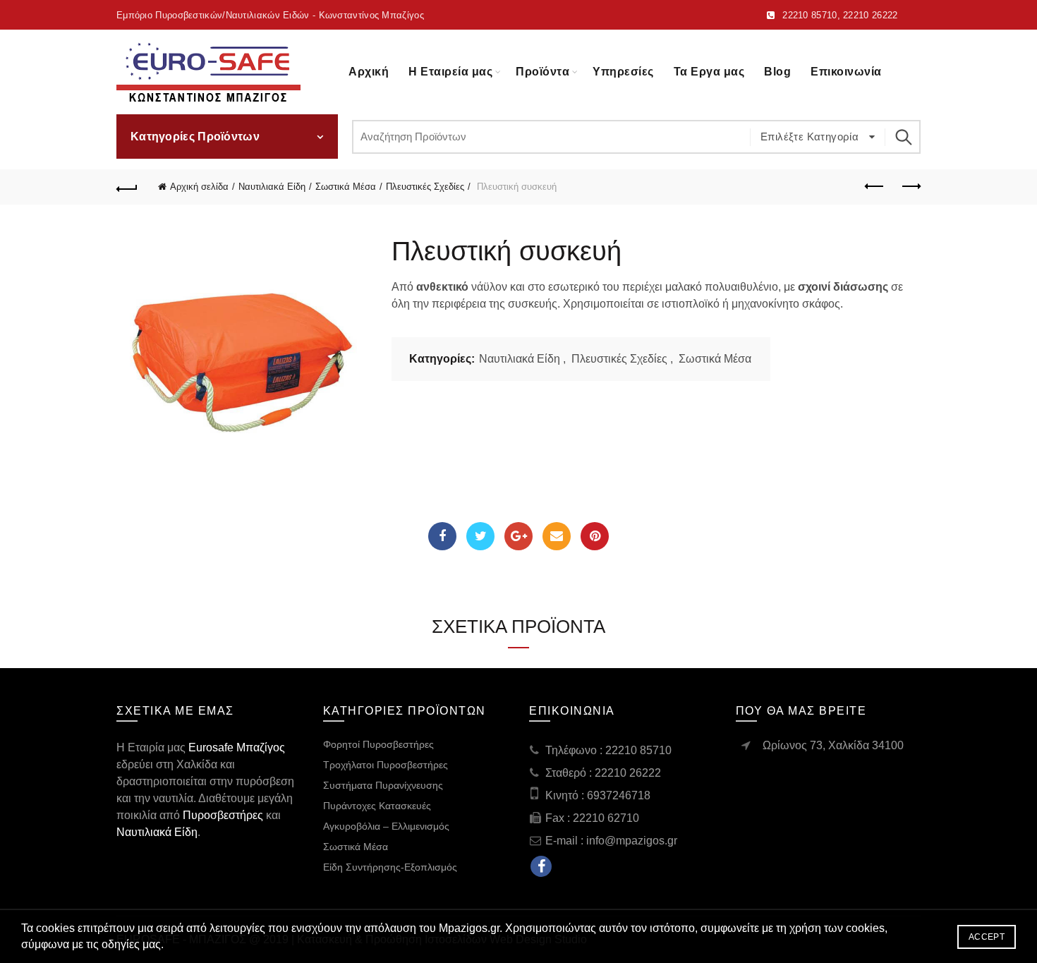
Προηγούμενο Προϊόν (874, 187)
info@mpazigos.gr (631, 841)
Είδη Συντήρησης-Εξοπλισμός (390, 867)
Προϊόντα (542, 72)
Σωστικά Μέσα (345, 186)
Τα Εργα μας (709, 72)
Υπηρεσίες (623, 72)
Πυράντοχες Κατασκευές (377, 805)
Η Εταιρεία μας (450, 72)
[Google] (518, 536)
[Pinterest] (595, 536)
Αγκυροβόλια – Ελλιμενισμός (386, 826)
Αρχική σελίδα (199, 186)
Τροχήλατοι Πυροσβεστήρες (385, 764)
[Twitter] (480, 536)
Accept (987, 937)
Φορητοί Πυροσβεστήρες (378, 744)
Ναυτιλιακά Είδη (271, 186)
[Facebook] (442, 536)
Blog (777, 72)
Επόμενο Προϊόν (910, 187)
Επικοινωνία (846, 72)
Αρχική (368, 72)
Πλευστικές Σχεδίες (425, 186)
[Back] (127, 187)
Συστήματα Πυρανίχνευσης (383, 785)
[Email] (556, 536)
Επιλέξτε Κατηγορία (811, 137)
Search (903, 136)
